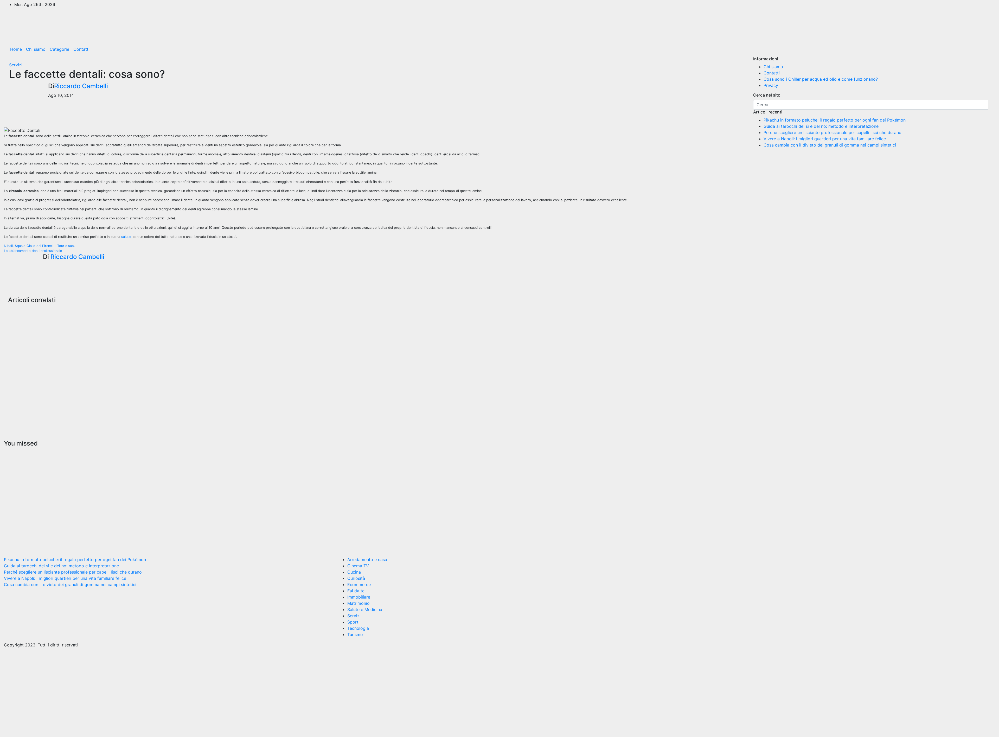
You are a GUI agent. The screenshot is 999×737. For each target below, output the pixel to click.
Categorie (59, 49)
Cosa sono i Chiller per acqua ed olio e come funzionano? (821, 79)
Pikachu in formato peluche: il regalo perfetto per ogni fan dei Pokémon (835, 120)
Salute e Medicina (364, 609)
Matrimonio (358, 603)
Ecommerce (359, 584)
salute (126, 237)
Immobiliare (358, 597)
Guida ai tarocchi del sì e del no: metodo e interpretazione (821, 126)
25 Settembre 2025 (14, 534)
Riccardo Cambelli (81, 86)
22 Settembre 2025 (264, 519)
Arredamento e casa (367, 559)
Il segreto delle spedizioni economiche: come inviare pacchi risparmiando (274, 345)
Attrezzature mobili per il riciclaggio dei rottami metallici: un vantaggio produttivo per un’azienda (26, 357)
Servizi (15, 64)
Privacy (771, 85)
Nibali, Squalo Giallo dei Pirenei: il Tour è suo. (39, 246)
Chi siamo (36, 49)
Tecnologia (358, 628)
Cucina (354, 572)
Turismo (355, 634)
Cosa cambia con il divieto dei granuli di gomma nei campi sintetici (830, 145)
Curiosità (13, 452)
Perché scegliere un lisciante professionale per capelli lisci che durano (832, 132)
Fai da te (355, 590)
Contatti (81, 49)
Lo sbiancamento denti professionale (33, 251)
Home (16, 49)
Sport (352, 622)
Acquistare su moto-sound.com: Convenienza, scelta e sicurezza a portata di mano (522, 349)
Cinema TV (358, 565)
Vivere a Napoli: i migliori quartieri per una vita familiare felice (825, 138)
